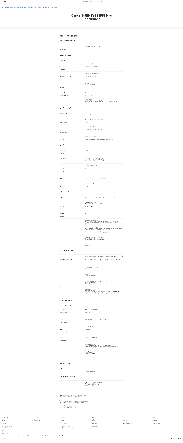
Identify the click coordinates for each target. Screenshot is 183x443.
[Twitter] (178, 438)
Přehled (87, 27)
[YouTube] (180, 438)
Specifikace (91, 27)
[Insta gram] (173, 438)
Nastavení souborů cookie (70, 435)
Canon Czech (4, 438)
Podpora (95, 27)
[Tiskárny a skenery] (93, 4)
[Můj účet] (180, 1)
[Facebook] (171, 438)
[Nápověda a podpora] (108, 4)
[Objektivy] (85, 4)
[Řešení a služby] (99, 4)
